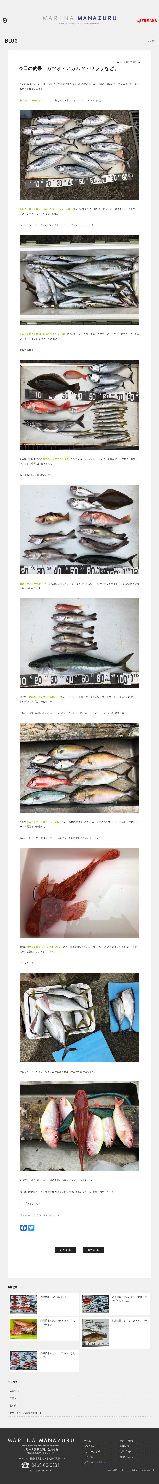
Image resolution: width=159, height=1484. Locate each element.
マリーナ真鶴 (79, 20)
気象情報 (124, 1446)
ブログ (13, 1398)
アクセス (88, 1456)
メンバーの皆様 (92, 1451)
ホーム (87, 1440)
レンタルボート (92, 1446)
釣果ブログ (125, 1451)
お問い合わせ (5, 20)
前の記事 (65, 1250)
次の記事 (93, 1250)
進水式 (13, 1405)
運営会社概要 (127, 1440)
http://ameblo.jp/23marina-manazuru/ (40, 1215)
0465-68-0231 (45, 1465)
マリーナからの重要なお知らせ (26, 1412)
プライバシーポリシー (95, 1462)
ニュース (14, 1390)
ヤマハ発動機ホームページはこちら (142, 20)
